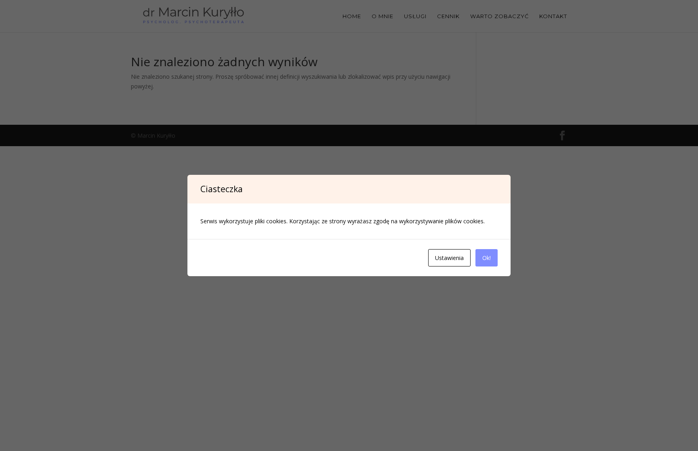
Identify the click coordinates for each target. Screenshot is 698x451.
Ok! (486, 258)
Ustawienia (449, 258)
